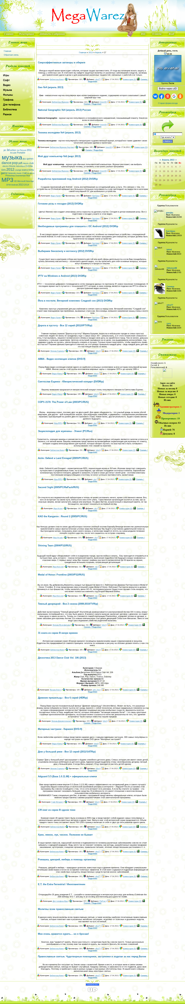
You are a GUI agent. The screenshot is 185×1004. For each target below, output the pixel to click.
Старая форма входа (168, 103)
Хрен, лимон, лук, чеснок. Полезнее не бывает (65, 834)
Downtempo (20, 175)
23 (160, 180)
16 (160, 176)
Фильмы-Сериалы (57, 351)
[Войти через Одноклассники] (180, 96)
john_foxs (96, 690)
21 (180, 176)
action (13, 150)
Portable (21, 152)
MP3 (7, 180)
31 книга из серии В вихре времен (58, 633)
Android (14, 185)
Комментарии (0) (129, 79)
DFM (8, 185)
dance (6, 163)
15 (156, 176)
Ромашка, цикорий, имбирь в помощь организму (67, 859)
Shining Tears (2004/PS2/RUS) (55, 545)
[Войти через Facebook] (161, 96)
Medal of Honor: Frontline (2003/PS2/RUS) (61, 574)
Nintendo (12, 173)
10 (164, 171)
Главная (7, 51)
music (19, 173)
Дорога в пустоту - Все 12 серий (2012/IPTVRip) (65, 325)
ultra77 (97, 79)
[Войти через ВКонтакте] (155, 96)
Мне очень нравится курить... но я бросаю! (63, 934)
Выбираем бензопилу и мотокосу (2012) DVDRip (66, 251)
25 (168, 180)
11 (168, 171)
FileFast (103, 901)
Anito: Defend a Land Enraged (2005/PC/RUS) (63, 458)
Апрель (98, 52)
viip (94, 423)
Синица (170, 286)
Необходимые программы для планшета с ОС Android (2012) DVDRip (78, 226)
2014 (26, 184)
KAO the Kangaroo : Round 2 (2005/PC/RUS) (62, 516)
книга (25, 169)
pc (5, 150)
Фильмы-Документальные (61, 721)
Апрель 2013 (168, 160)
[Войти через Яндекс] (167, 96)
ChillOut (25, 173)
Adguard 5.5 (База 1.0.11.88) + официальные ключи (67, 776)
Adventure (20, 166)
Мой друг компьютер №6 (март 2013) (59, 156)
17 (164, 176)
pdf (20, 163)
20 (176, 176)
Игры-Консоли (58, 567)
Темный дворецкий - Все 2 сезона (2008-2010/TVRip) (68, 603)
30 (160, 185)
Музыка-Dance (55, 690)
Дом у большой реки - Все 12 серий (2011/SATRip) (67, 751)
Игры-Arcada (58, 538)
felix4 (98, 351)
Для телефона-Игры (60, 901)
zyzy (169, 323)
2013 (20, 184)
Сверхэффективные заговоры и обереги (61, 62)
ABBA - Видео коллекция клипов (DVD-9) (61, 359)
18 (168, 176)
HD (15, 181)
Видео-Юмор (57, 394)
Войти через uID (168, 88)
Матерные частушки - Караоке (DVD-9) (60, 729)
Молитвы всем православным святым (60, 909)
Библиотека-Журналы (60, 102)
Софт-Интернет (57, 802)
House (12, 166)
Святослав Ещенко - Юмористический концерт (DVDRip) (71, 381)
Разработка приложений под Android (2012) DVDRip (68, 179)
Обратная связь (11, 55)
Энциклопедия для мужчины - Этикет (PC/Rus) (65, 431)
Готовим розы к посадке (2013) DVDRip (60, 203)
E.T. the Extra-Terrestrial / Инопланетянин (61, 884)
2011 (29, 150)
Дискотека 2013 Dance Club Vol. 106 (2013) (62, 657)
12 (172, 171)
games (30, 158)
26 (172, 180)
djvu (24, 159)
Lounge (18, 170)
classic (26, 163)
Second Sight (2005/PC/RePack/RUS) (58, 487)
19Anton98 (172, 268)
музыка (12, 157)
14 (180, 171)
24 (164, 180)
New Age (30, 181)
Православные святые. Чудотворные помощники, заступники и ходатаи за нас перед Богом (92, 956)
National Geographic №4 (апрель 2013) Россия (64, 110)
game (4, 173)
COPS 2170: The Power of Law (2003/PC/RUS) (63, 402)
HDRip (31, 170)
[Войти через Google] (174, 96)
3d (8, 150)
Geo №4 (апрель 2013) (50, 87)
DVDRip (29, 166)
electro (5, 166)
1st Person (21, 150)
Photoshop (10, 175)
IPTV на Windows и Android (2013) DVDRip (62, 276)
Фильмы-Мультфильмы (61, 625)
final (28, 175)
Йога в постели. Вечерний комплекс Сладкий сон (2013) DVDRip (75, 300)
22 (156, 180)
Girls (3, 170)
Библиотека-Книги (56, 79)
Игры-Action (57, 508)
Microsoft (21, 181)
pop (15, 163)
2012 (10, 169)
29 (156, 185)
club (31, 163)
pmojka (169, 213)
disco (32, 173)
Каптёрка (95, 196)
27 (176, 180)
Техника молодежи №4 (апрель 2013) (59, 132)
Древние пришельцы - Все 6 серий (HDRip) (63, 697)
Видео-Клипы (57, 374)
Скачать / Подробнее (92, 104)
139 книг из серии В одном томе (56, 810)
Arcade (13, 153)
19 (172, 176)
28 (180, 180)
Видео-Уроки (56, 196)
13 (176, 171)
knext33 (103, 102)
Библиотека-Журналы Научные (62, 147)
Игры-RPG (58, 423)
